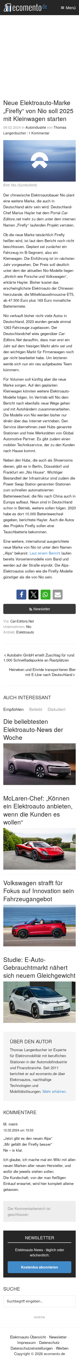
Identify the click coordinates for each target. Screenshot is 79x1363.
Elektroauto (25, 632)
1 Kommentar (39, 132)
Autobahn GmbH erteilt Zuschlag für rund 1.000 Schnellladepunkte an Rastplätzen (38, 657)
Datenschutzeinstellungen (32, 1348)
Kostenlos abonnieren (39, 1267)
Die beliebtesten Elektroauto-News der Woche (33, 729)
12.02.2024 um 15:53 (18, 1130)
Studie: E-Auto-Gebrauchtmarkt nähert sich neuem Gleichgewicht (39, 967)
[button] (21, 594)
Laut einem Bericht (45, 553)
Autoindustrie (35, 127)
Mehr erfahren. (55, 1091)
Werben (62, 1348)
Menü (71, 7)
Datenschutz (49, 1342)
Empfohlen (13, 709)
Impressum (26, 1342)
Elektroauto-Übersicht (28, 1337)
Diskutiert (56, 709)
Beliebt (35, 709)
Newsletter (41, 608)
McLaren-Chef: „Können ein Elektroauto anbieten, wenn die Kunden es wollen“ (38, 810)
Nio (28, 626)
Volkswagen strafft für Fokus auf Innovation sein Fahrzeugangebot (38, 890)
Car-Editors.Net (22, 621)
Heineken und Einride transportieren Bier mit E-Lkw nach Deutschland (42, 672)
